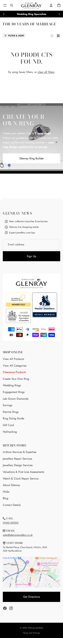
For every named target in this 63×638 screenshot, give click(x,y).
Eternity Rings (11, 412)
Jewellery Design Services (18, 465)
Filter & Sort (16, 35)
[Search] (11, 5)
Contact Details (12, 505)
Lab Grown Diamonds (15, 399)
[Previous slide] (4, 14)
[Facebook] (5, 608)
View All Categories (14, 366)
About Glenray (11, 485)
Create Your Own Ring (16, 379)
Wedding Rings (12, 385)
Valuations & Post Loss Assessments (23, 472)
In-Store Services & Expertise (19, 452)
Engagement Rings (13, 392)
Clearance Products (14, 372)
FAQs (6, 492)
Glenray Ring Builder (31, 158)
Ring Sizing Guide (13, 418)
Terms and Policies (31, 632)
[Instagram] (11, 608)
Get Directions (31, 597)
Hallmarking (10, 432)
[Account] (51, 5)
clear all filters (46, 72)
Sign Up (31, 256)
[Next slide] (59, 14)
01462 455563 (11, 522)
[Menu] (5, 5)
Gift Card (8, 425)
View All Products (13, 359)
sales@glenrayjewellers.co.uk (18, 535)
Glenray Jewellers (35, 627)
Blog (5, 498)
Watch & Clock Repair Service (20, 479)
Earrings (7, 405)
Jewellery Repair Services (17, 459)
